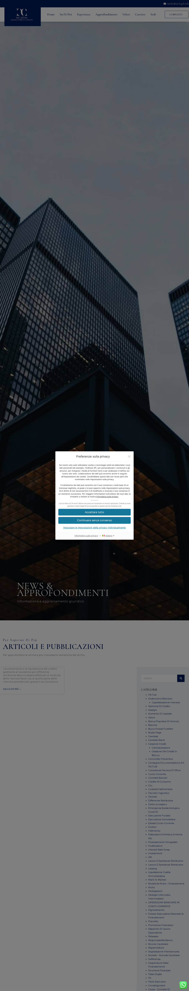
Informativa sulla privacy (86, 535)
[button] (94, 512)
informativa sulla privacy (107, 496)
